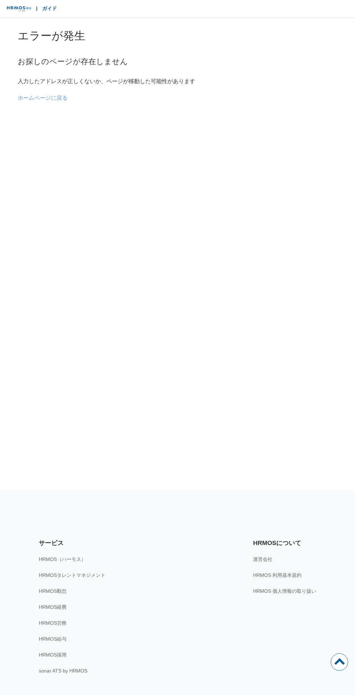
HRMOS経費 (53, 607)
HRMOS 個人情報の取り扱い (284, 591)
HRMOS (19, 10)
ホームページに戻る (43, 98)
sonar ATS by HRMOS (63, 671)
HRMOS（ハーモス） (62, 559)
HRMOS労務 (53, 623)
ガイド (49, 8)
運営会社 (262, 559)
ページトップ (339, 662)
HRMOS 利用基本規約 (277, 575)
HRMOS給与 (53, 639)
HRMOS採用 (53, 655)
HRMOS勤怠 (53, 591)
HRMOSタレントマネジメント (72, 575)
